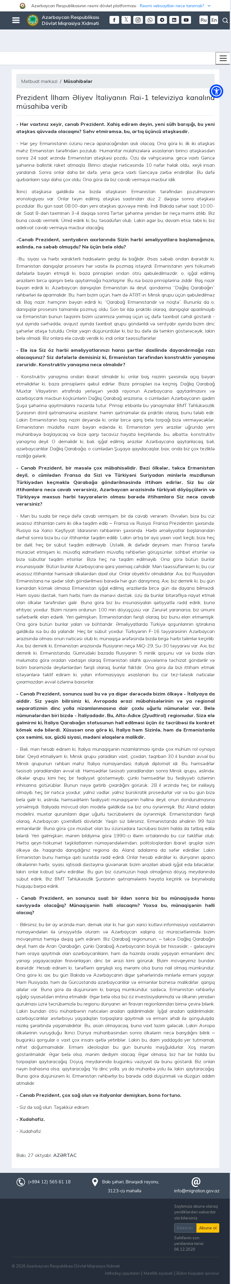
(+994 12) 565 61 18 (49, 1182)
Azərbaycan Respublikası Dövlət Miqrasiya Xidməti (70, 20)
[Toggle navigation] (223, 58)
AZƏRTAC (65, 1155)
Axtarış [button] (225, 20)
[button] (115, 5)
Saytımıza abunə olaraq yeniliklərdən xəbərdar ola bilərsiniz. (196, 1212)
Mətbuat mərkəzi (39, 81)
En (214, 20)
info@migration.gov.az (197, 1191)
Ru (204, 20)
